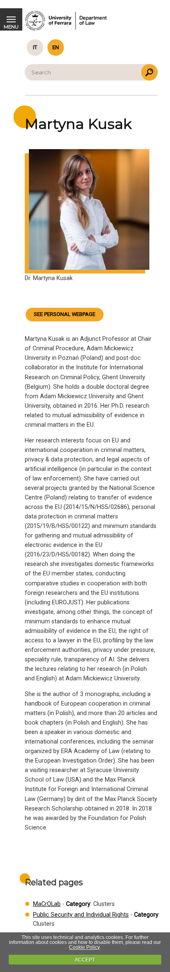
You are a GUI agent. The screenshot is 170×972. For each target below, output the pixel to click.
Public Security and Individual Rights (81, 914)
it (35, 47)
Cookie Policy (84, 947)
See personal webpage (64, 314)
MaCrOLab (47, 904)
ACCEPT (85, 959)
